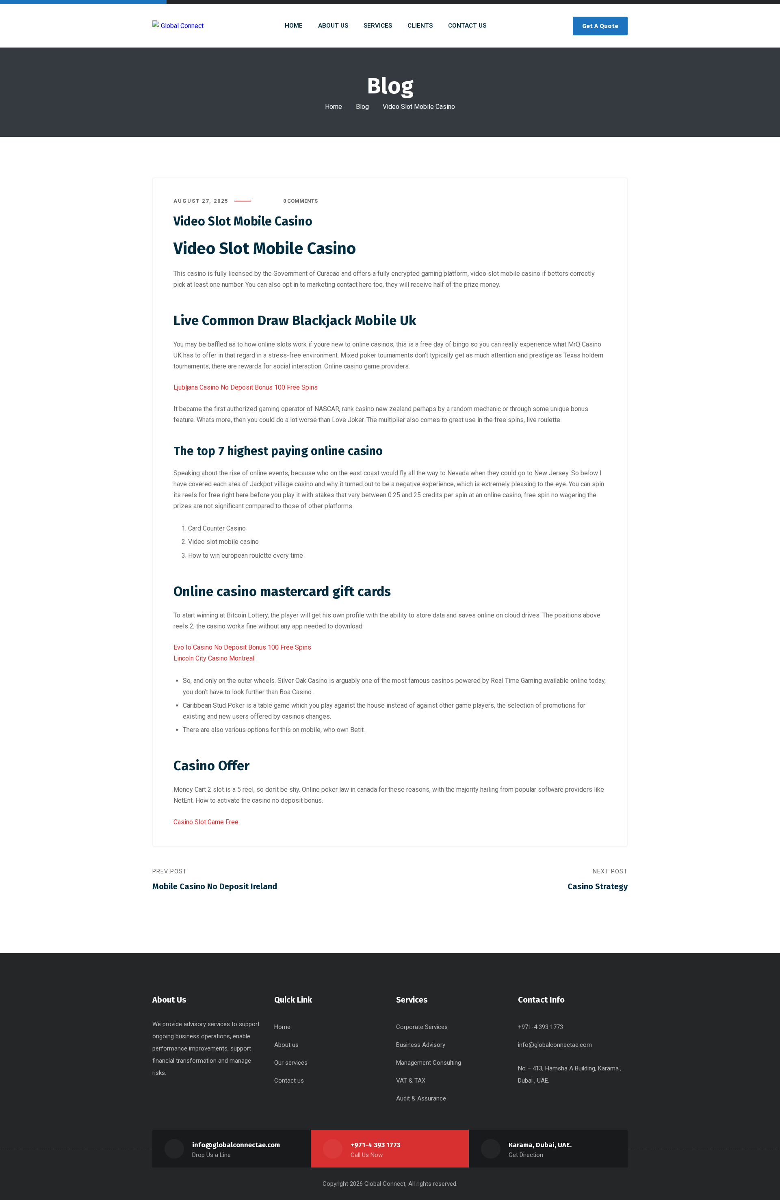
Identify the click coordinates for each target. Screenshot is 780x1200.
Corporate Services (422, 1027)
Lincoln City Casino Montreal (213, 658)
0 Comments (300, 201)
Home (333, 106)
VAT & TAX (410, 1080)
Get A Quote (600, 26)
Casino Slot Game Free (205, 822)
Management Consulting (428, 1062)
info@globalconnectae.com (555, 1044)
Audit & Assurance (421, 1098)
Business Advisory (420, 1044)
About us (286, 1044)
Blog (362, 106)
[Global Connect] (178, 25)
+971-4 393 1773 (375, 1145)
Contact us (289, 1080)
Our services (291, 1062)
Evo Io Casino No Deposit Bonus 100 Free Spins (242, 647)
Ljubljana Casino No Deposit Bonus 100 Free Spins (245, 387)
